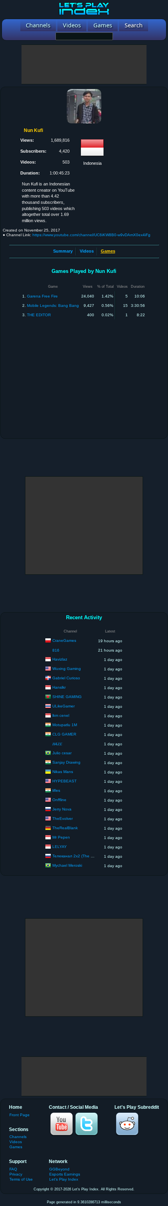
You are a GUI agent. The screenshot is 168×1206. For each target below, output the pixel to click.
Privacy (15, 1174)
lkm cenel (60, 715)
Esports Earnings (64, 1174)
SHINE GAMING (67, 697)
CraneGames (64, 640)
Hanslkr (59, 687)
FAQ (13, 1169)
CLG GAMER (64, 734)
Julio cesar (61, 753)
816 (55, 650)
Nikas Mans (62, 772)
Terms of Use (21, 1179)
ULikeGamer (63, 706)
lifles (56, 790)
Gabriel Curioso (66, 678)
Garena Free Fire (42, 296)
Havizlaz (59, 659)
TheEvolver (62, 818)
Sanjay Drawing (66, 762)
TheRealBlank (65, 828)
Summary (63, 251)
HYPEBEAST (64, 781)
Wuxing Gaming (66, 668)
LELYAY (59, 846)
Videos (87, 251)
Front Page (19, 1115)
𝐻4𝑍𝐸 (57, 744)
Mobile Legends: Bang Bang (53, 305)
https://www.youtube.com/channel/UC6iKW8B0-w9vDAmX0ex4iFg (91, 235)
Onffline (59, 800)
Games (15, 1147)
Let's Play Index (63, 1179)
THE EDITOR (39, 315)
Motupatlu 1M (64, 725)
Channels (18, 1137)
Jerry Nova (61, 809)
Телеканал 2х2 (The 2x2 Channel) (83, 856)
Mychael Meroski (67, 865)
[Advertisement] (84, 64)
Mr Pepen (61, 837)
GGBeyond (59, 1169)
